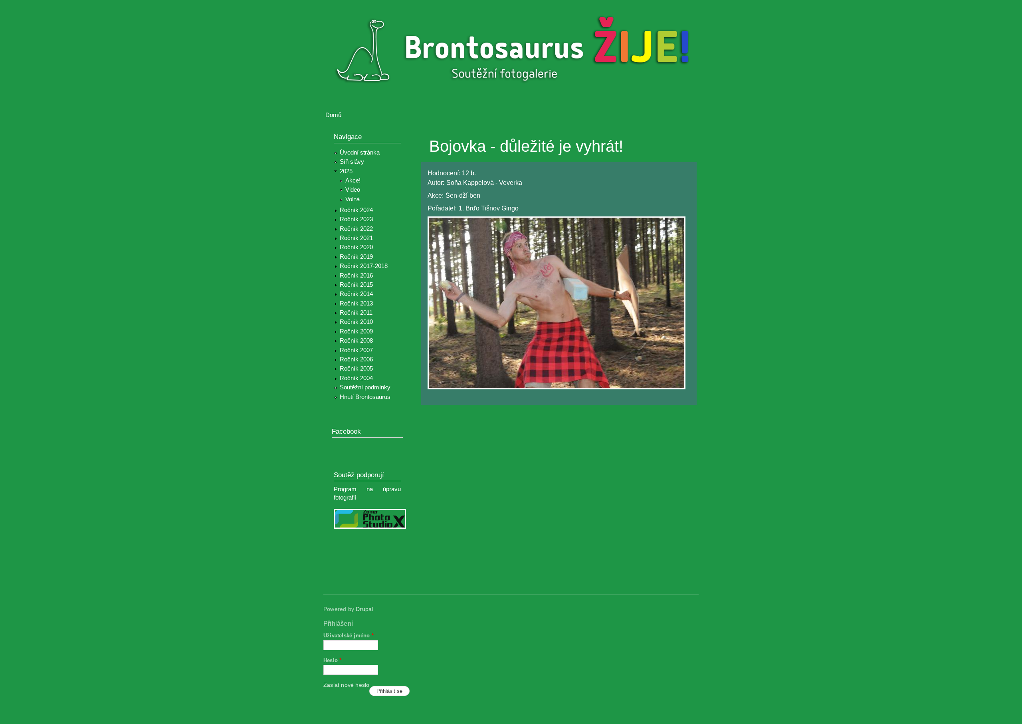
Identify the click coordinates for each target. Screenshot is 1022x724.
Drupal (364, 609)
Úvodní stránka (360, 152)
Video (352, 189)
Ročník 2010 (356, 322)
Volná (352, 199)
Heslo (332, 660)
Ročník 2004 (356, 378)
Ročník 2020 (356, 247)
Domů (333, 115)
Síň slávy (352, 162)
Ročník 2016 (356, 275)
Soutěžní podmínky (365, 387)
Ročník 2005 (356, 368)
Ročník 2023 (356, 219)
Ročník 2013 (356, 303)
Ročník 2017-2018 (364, 266)
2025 (346, 171)
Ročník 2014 (356, 294)
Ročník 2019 (356, 257)
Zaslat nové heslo (346, 685)
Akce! (352, 180)
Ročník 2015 (356, 285)
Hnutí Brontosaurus (365, 397)
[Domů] (516, 51)
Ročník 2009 (356, 331)
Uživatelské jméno (348, 636)
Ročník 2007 (356, 350)
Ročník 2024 (356, 210)
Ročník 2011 (356, 312)
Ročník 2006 (356, 359)
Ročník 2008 (356, 340)
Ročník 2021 (356, 238)
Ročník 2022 (356, 229)
